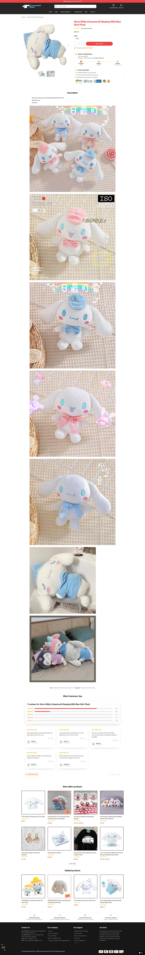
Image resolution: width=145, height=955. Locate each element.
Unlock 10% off (3, 947)
